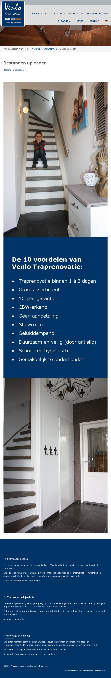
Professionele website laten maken (79, 670)
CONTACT (94, 21)
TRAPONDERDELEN (96, 13)
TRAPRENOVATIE (38, 13)
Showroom (49, 48)
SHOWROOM (64, 21)
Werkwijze (36, 48)
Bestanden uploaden (13, 69)
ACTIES (80, 21)
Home (26, 48)
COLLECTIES (75, 13)
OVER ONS (58, 13)
